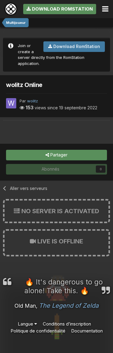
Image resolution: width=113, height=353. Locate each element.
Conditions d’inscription (67, 324)
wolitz (32, 100)
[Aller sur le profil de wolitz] (11, 103)
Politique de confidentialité (38, 331)
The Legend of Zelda (69, 305)
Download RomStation (62, 9)
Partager (58, 154)
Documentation (87, 331)
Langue (26, 324)
